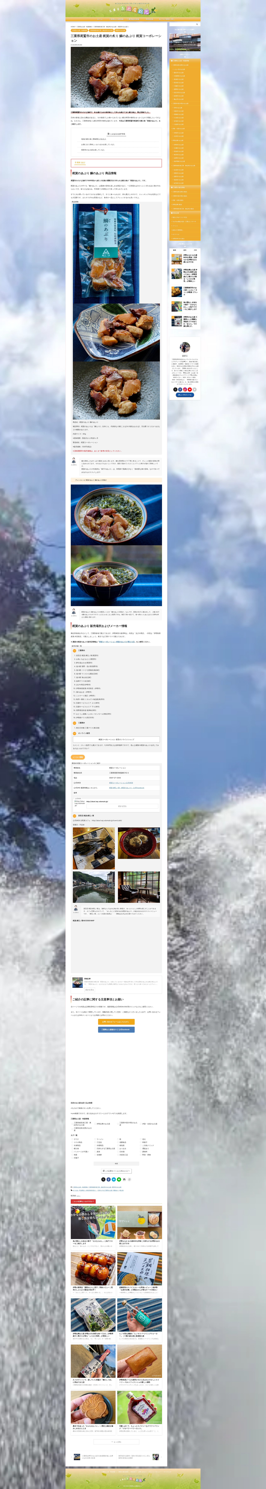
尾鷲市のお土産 (116, 1187)
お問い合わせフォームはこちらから (115, 1022)
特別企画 (176, 213)
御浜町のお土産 (178, 180)
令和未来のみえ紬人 (178, 238)
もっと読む (117, 1442)
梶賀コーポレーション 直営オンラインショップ (116, 739)
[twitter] (103, 1179)
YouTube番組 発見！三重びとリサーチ (184, 221)
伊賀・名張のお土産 (178, 128)
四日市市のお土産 (179, 92)
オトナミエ (175, 234)
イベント (175, 226)
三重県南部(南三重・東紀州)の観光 (183, 209)
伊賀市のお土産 (178, 133)
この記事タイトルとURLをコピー (117, 1171)
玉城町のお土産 (178, 148)
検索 (116, 1163)
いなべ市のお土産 (179, 69)
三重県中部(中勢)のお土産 (180, 103)
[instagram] (185, 389)
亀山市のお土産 (178, 99)
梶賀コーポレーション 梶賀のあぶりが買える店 (117, 642)
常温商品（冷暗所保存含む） (88, 1190)
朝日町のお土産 (178, 82)
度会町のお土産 (178, 151)
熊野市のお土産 (178, 176)
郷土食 (121, 1190)
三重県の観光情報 (179, 187)
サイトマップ (167, 1472)
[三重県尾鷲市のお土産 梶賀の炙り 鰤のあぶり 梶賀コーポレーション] (114, 1179)
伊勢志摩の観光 (177, 204)
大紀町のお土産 (178, 124)
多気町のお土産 (178, 121)
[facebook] (109, 1179)
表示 (82, 162)
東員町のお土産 (178, 79)
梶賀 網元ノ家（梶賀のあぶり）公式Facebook (126, 788)
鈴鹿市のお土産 (178, 96)
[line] (119, 1179)
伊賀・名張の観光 (177, 200)
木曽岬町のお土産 (179, 76)
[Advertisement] (116, 1067)
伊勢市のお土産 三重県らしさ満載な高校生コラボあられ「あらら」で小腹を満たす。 (190, 321)
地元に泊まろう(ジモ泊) (179, 217)
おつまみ (75, 1190)
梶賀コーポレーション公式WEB (121, 783)
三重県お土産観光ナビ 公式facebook (115, 1029)
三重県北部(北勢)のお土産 (180, 65)
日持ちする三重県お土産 (105, 1190)
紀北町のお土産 (178, 170)
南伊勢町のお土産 (179, 161)
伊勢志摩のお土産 (177, 140)
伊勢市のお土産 (178, 144)
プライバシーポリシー (154, 1472)
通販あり (116, 1190)
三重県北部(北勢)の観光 (179, 192)
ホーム (97, 1472)
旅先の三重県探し (177, 230)
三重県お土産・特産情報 (80, 1187)
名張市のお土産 (178, 136)
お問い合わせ (142, 1472)
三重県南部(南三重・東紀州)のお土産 (99, 1187)
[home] (194, 389)
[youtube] (190, 389)
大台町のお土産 (178, 117)
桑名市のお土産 (178, 72)
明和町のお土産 (178, 114)
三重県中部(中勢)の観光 (179, 196)
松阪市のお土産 (178, 111)
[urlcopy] (129, 1179)
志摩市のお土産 (178, 158)
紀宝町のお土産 (178, 183)
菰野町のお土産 (178, 89)
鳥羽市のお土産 (178, 154)
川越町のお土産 (178, 86)
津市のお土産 (178, 108)
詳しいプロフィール (184, 395)
